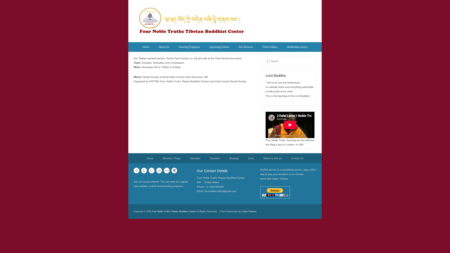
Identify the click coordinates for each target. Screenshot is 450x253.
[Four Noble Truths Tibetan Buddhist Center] (193, 21)
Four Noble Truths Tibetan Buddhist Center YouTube (159, 170)
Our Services (246, 47)
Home (146, 47)
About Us (164, 47)
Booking (234, 158)
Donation (215, 158)
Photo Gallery (270, 47)
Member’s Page (172, 158)
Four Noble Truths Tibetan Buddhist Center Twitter (144, 170)
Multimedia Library (297, 47)
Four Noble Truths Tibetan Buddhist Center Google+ (152, 170)
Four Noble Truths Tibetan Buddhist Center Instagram (174, 170)
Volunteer (195, 158)
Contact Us (297, 158)
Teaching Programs (189, 47)
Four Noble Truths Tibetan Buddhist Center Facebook (136, 170)
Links (251, 158)
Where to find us (272, 158)
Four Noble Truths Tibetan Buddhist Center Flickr (167, 170)
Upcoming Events (219, 47)
